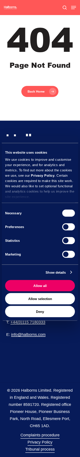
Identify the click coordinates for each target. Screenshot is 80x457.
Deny (40, 312)
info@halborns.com (28, 334)
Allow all (40, 286)
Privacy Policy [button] (40, 442)
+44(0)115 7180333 (27, 322)
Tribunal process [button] (40, 449)
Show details (56, 272)
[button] (73, 7)
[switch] (68, 226)
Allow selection (40, 298)
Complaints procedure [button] (40, 435)
